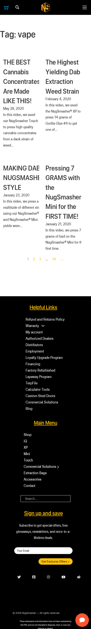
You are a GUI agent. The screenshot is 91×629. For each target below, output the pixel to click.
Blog (29, 408)
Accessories (32, 479)
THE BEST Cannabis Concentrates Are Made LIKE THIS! (21, 81)
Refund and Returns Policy (45, 319)
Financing (33, 364)
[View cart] (6, 7)
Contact (29, 485)
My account (34, 332)
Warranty (32, 325)
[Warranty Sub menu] (43, 326)
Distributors (34, 345)
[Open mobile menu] (85, 7)
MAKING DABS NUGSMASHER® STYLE (25, 177)
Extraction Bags (35, 473)
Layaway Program (38, 376)
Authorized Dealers (40, 338)
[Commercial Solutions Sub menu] (58, 467)
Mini (27, 453)
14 (54, 259)
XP (26, 447)
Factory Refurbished (40, 370)
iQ (25, 441)
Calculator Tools (38, 389)
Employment (35, 351)
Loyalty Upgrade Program (44, 357)
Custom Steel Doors (40, 395)
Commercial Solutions (42, 402)
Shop (28, 434)
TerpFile (31, 383)
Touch (28, 460)
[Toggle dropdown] (17, 7)
